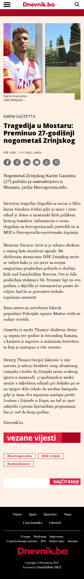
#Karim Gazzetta (19, 456)
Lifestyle (55, 523)
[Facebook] (7, 162)
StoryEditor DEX (49, 567)
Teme (67, 514)
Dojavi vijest (56, 541)
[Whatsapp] (46, 162)
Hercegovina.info (50, 187)
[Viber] (56, 162)
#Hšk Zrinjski (51, 456)
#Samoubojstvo (18, 464)
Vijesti (17, 514)
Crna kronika (32, 523)
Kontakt (73, 541)
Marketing (40, 536)
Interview (50, 514)
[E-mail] (36, 162)
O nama (25, 536)
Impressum (56, 536)
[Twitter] (17, 162)
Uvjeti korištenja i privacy (22, 541)
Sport (33, 514)
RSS (43, 541)
